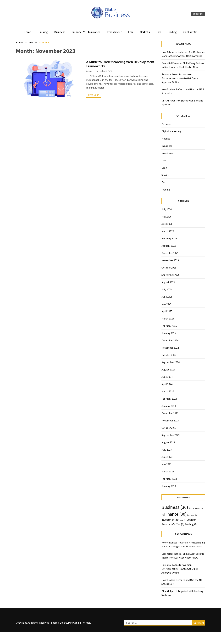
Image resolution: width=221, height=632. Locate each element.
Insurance (94, 32)
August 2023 (168, 442)
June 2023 (166, 457)
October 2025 (168, 267)
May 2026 (166, 216)
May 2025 (166, 304)
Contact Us (190, 32)
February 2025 (169, 325)
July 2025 (166, 289)
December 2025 (169, 253)
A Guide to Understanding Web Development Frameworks (120, 64)
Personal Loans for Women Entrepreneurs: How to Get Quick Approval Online (179, 78)
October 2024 (168, 355)
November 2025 (170, 260)
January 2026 (168, 245)
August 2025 (168, 282)
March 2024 (167, 391)
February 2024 (169, 398)
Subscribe (198, 14)
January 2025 (168, 333)
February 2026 (169, 238)
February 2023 (169, 478)
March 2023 (167, 471)
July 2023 (166, 449)
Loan (164, 167)
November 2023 (170, 420)
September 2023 (170, 435)
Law (130, 32)
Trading (172, 32)
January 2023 (168, 486)
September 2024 (170, 362)
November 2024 (170, 347)
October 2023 (168, 427)
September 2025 (170, 274)
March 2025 (167, 318)
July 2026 (166, 209)
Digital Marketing (171, 131)
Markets (145, 32)
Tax (158, 32)
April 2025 (166, 311)
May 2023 (166, 464)
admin (89, 71)
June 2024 (166, 376)
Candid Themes (81, 622)
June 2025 (166, 296)
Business (59, 32)
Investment (114, 32)
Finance (77, 32)
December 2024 (169, 340)
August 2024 (168, 369)
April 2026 (166, 223)
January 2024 (168, 406)
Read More (93, 95)
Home (27, 32)
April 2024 (166, 384)
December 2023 (169, 413)
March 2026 (167, 231)
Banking (43, 32)
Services (165, 175)
